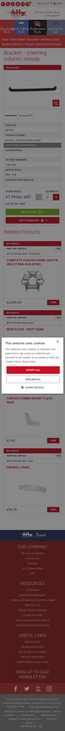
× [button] (57, 341)
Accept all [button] (33, 370)
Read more (28, 361)
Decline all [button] (33, 379)
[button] (32, 387)
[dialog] (32, 365)
